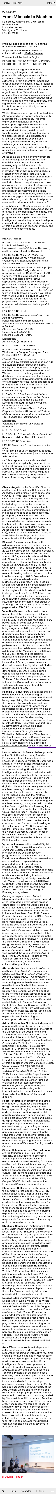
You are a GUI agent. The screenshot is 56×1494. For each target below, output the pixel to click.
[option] (28, 1458)
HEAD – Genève (33, 53)
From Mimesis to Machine (27, 17)
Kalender (26, 1491)
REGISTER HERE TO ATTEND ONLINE (25, 64)
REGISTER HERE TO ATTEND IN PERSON (27, 61)
